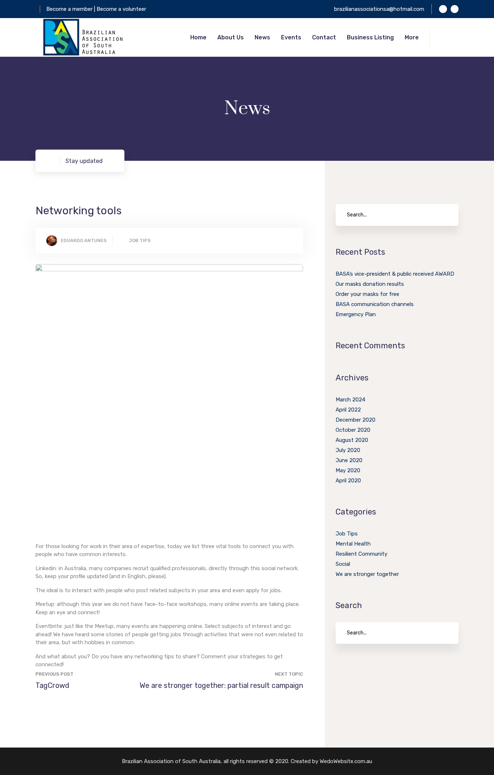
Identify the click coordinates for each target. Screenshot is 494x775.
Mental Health (353, 544)
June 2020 (349, 460)
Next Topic (289, 674)
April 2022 (348, 409)
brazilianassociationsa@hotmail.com (379, 9)
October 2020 (353, 430)
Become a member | (71, 9)
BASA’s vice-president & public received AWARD (395, 274)
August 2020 (352, 440)
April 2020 (348, 480)
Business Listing (370, 37)
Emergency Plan (356, 314)
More (412, 37)
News (262, 37)
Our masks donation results (370, 284)
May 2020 (348, 470)
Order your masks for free (367, 294)
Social (343, 564)
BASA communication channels (375, 304)
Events (291, 37)
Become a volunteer (121, 9)
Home (198, 37)
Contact (324, 37)
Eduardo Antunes (84, 240)
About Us (230, 37)
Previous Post (54, 674)
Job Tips (140, 240)
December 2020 (355, 420)
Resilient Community (361, 554)
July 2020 (348, 450)
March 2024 (350, 399)
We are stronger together (367, 574)
